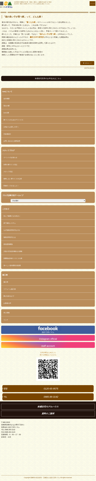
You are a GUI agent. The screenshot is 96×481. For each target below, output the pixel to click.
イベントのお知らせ (10, 157)
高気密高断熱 (8, 244)
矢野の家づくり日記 (10, 164)
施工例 (6, 282)
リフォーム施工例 (10, 289)
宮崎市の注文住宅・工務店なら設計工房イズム (45, 477)
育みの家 (7, 106)
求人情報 (7, 313)
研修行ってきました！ (11, 186)
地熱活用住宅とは (10, 237)
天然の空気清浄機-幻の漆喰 (13, 251)
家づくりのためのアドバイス (13, 120)
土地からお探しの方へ (11, 127)
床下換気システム (10, 223)
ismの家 (6, 113)
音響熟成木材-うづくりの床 (13, 258)
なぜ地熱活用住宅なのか (12, 230)
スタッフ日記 (8, 171)
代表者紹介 (7, 134)
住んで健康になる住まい (12, 216)
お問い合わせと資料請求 (12, 141)
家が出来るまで (9, 296)
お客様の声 (7, 303)
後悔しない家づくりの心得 (13, 179)
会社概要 (7, 98)
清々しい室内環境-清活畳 (12, 265)
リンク (6, 320)
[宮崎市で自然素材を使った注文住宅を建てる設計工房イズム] (6, 4)
